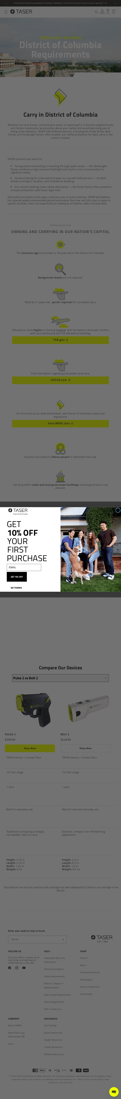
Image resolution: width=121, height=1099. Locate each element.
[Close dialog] (118, 510)
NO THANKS (16, 587)
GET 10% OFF (17, 576)
